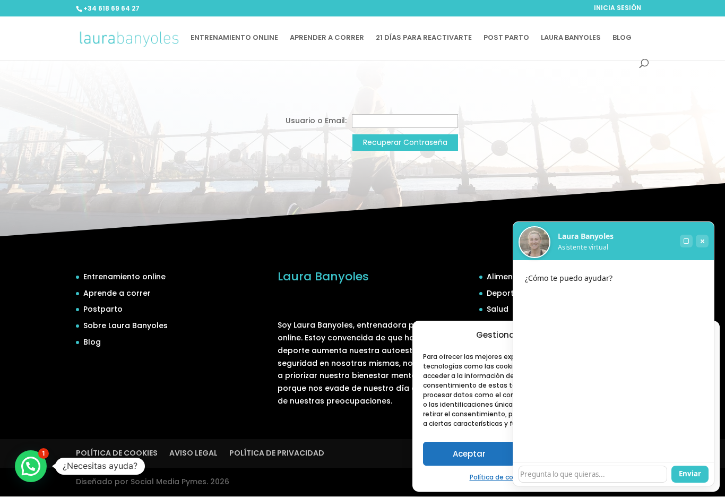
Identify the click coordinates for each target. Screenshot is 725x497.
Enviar (690, 473)
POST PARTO (506, 38)
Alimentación (512, 276)
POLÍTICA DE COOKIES (117, 453)
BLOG (622, 38)
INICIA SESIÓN (617, 8)
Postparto (103, 309)
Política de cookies (500, 477)
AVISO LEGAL (193, 453)
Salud (497, 309)
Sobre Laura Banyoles (125, 325)
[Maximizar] (686, 241)
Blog (92, 342)
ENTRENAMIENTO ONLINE (234, 38)
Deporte (503, 293)
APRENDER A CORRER (327, 38)
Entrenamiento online (124, 276)
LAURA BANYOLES (571, 38)
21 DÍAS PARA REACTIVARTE (424, 38)
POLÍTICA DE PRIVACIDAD (276, 453)
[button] (31, 466)
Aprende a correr (117, 293)
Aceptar (469, 453)
